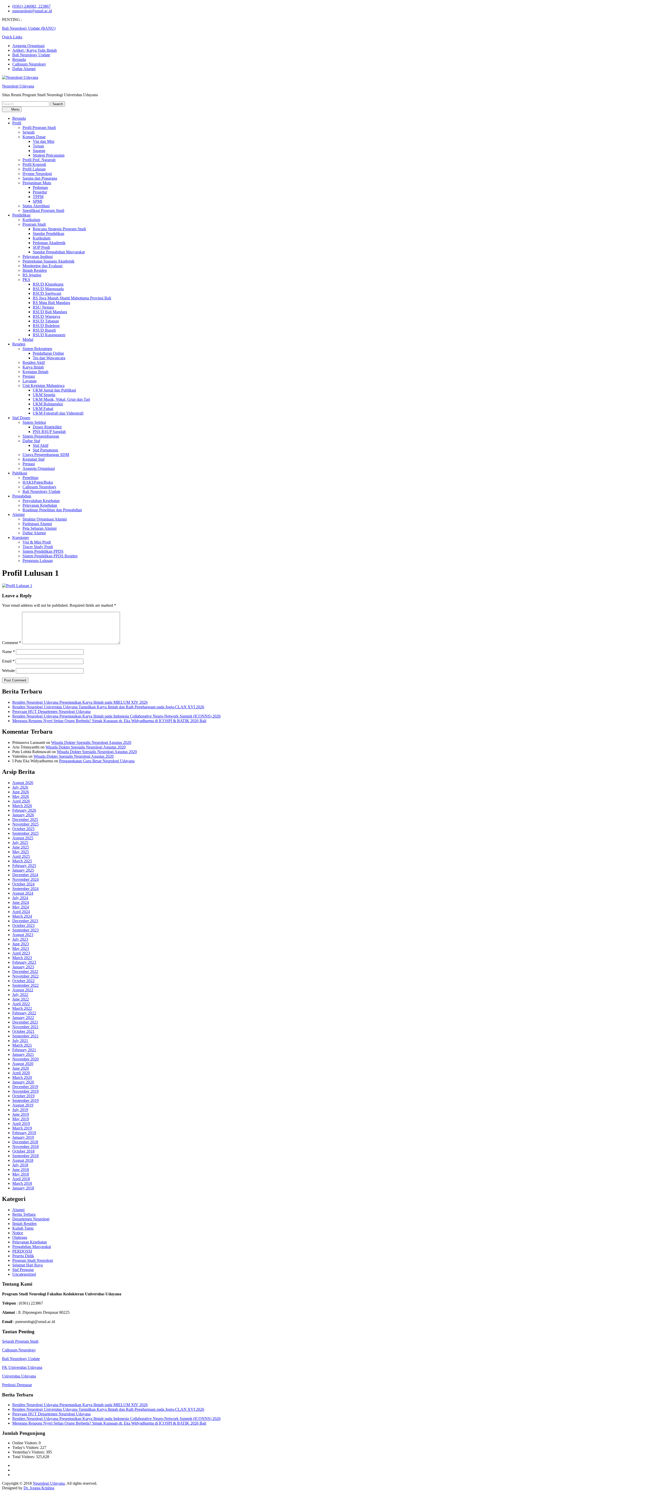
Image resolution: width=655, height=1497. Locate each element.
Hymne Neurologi (37, 173)
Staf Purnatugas (45, 450)
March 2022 (22, 1008)
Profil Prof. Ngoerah (39, 160)
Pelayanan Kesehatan (40, 505)
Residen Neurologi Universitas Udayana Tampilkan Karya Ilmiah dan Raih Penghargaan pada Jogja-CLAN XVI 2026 (108, 707)
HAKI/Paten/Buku (38, 482)
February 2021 (24, 1050)
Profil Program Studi (39, 127)
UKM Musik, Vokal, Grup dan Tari (61, 399)
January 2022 (23, 1017)
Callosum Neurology (29, 64)
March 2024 (22, 916)
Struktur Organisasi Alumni (45, 519)
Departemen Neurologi (30, 1219)
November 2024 (25, 879)
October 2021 (23, 1031)
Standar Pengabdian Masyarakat (59, 252)
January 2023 (23, 967)
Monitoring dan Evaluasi (42, 266)
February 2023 (24, 962)
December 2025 (25, 819)
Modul (28, 339)
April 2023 (21, 953)
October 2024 (23, 884)
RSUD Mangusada (48, 289)
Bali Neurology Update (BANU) (29, 28)
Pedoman (40, 187)
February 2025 (24, 865)
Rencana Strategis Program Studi (59, 229)
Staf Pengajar (23, 1269)
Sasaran (39, 150)
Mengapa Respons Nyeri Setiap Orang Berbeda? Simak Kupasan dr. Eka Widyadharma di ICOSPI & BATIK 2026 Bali (109, 721)
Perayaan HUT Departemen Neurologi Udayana (51, 711)
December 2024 (25, 875)
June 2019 (20, 1114)
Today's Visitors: (26, 1447)
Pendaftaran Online (48, 353)
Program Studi (34, 224)
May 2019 (20, 1119)
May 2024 (20, 907)
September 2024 (25, 888)
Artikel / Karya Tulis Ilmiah (34, 50)
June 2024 (20, 902)
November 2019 (25, 1091)
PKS (26, 279)
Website (8, 670)
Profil (16, 123)
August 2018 (22, 1160)
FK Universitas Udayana (22, 1367)
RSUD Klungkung (48, 284)
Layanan (30, 381)
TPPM (38, 196)
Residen (18, 344)
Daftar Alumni (24, 69)
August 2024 (22, 893)
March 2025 (22, 861)
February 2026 (24, 810)
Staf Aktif (40, 445)
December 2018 (25, 1142)
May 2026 (20, 796)
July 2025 (20, 842)
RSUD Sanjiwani (47, 293)
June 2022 (20, 999)
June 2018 (20, 1169)
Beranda (19, 59)
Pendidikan (21, 215)
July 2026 (20, 787)
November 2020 (25, 1059)
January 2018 (23, 1188)
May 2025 (20, 852)
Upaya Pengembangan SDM (46, 454)
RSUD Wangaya (46, 316)
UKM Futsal (43, 408)
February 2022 (24, 1013)
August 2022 (22, 990)
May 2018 (20, 1174)
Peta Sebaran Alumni (40, 528)
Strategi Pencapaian (48, 155)
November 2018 (25, 1146)
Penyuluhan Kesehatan (41, 500)
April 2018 (21, 1179)
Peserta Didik (23, 1256)
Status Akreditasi (36, 206)
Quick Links (12, 37)
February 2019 (24, 1133)
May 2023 (20, 948)
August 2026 (22, 782)
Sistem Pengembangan (41, 436)
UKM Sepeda (44, 395)
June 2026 (20, 792)
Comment (11, 643)
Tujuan (38, 146)
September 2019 (25, 1100)
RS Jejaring (32, 275)
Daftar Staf (31, 441)
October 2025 (23, 829)
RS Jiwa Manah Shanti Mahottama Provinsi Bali (72, 298)
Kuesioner (20, 537)
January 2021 (23, 1054)
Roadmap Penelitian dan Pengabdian (52, 510)
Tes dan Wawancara (49, 358)
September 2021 (25, 1036)
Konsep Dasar (34, 137)
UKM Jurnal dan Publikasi (54, 390)
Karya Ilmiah (33, 367)
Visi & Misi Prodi (37, 542)
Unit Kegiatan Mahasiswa (43, 385)
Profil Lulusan (34, 169)
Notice (17, 1233)
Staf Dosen (21, 418)
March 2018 (22, 1183)
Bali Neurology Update (31, 55)
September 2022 (25, 985)
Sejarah (29, 132)
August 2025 (22, 838)
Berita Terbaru (24, 1214)
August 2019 (22, 1105)
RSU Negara (43, 307)
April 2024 (21, 911)
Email (8, 661)
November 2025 (25, 824)
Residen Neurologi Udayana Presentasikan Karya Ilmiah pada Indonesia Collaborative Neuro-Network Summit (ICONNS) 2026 (116, 716)
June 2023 (20, 944)
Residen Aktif (34, 362)
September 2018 (25, 1156)
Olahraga (19, 1237)
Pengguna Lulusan (38, 560)
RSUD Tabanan (46, 321)
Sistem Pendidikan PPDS (43, 551)
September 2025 (25, 833)
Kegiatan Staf (34, 459)
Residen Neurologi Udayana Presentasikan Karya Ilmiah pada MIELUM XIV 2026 (80, 702)
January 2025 (23, 870)
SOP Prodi (41, 247)
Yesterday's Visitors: (29, 1452)
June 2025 (20, 847)
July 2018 (20, 1165)
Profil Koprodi (34, 164)
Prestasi (29, 376)
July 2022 (20, 994)
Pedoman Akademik (49, 243)
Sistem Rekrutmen (37, 348)
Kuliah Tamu (23, 1228)
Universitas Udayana (19, 1376)
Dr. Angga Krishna (39, 1488)
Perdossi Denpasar (17, 1385)
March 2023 (22, 958)
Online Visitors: (25, 1443)
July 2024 (20, 898)
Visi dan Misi (43, 141)
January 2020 (23, 1082)
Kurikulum (31, 220)
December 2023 (25, 921)
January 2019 (23, 1137)
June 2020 (20, 1068)
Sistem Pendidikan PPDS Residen (50, 556)
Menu (14, 109)
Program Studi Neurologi (32, 1260)
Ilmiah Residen (35, 270)
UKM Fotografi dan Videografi (58, 413)
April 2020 (21, 1073)
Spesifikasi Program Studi (43, 210)
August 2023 (22, 934)
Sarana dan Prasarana (40, 178)
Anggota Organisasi (28, 46)
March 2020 (22, 1077)
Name (8, 651)
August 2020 (22, 1063)
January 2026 (23, 815)
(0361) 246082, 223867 (31, 6)
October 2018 (23, 1151)
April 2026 (21, 801)
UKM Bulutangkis (48, 404)
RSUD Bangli (44, 330)
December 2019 (25, 1086)
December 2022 (25, 971)
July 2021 (20, 1040)
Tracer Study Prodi (38, 547)
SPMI (37, 201)
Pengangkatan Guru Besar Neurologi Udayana (97, 761)
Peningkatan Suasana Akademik (48, 261)
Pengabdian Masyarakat (31, 1246)
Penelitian (30, 477)
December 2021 (25, 1022)
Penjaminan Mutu (37, 183)
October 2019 (23, 1096)
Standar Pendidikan (48, 233)
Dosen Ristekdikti (47, 427)
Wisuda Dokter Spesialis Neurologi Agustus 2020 (91, 742)
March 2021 (22, 1045)
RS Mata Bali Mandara (51, 302)
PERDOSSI (22, 1251)
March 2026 (22, 806)
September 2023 (25, 930)
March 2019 (22, 1128)
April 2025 (21, 856)
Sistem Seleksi (34, 422)
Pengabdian (21, 496)
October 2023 (23, 925)
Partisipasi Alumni (37, 524)
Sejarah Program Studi (20, 1341)
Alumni (18, 514)
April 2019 (21, 1123)
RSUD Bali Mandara (50, 312)
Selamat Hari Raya (27, 1265)
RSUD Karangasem (49, 335)
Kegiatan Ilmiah (35, 372)
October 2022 (23, 981)
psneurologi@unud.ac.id (32, 11)
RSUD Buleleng (46, 325)
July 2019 (20, 1110)
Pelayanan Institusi (38, 256)
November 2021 (25, 1027)
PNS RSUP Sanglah (49, 431)
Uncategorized (24, 1274)
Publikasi (19, 473)
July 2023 (20, 939)
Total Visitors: (24, 1457)
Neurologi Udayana (18, 86)
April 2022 (21, 1004)
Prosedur (40, 192)
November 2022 (25, 976)
